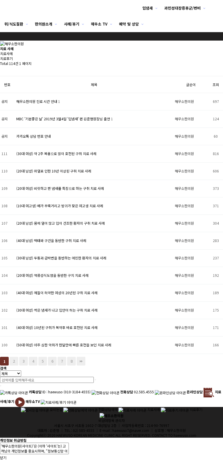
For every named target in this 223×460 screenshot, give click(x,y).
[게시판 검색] (3, 71)
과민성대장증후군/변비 (182, 8)
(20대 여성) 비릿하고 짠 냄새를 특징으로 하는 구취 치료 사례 (60, 188)
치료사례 (6, 53)
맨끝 (81, 361)
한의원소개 (43, 24)
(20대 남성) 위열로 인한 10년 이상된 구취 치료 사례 (53, 170)
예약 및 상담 (129, 24)
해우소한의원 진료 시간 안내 (37, 101)
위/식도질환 (13, 24)
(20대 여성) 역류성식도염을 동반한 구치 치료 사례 (52, 275)
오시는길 (56, 409)
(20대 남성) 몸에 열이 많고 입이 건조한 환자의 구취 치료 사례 (60, 223)
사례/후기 (71, 24)
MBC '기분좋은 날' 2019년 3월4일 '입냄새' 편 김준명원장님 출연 (63, 118)
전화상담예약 (108, 409)
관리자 (120, 420)
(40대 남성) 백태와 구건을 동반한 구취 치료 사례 (51, 240)
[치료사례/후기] (58, 401)
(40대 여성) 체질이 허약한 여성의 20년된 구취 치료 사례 (57, 292)
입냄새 (147, 8)
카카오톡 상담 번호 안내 (33, 136)
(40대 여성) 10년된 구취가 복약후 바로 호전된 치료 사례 (57, 327)
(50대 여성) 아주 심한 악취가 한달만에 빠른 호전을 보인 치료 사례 (63, 344)
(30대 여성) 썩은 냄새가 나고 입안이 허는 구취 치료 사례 (57, 310)
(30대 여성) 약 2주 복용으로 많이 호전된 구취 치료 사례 (56, 153)
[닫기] (0, 385)
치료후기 (6, 58)
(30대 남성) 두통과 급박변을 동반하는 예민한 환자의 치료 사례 (61, 257)
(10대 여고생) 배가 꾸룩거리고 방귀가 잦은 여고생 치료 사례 (59, 205)
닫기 (3, 457)
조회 (216, 84)
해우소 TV (99, 24)
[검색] (95, 379)
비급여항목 (106, 420)
